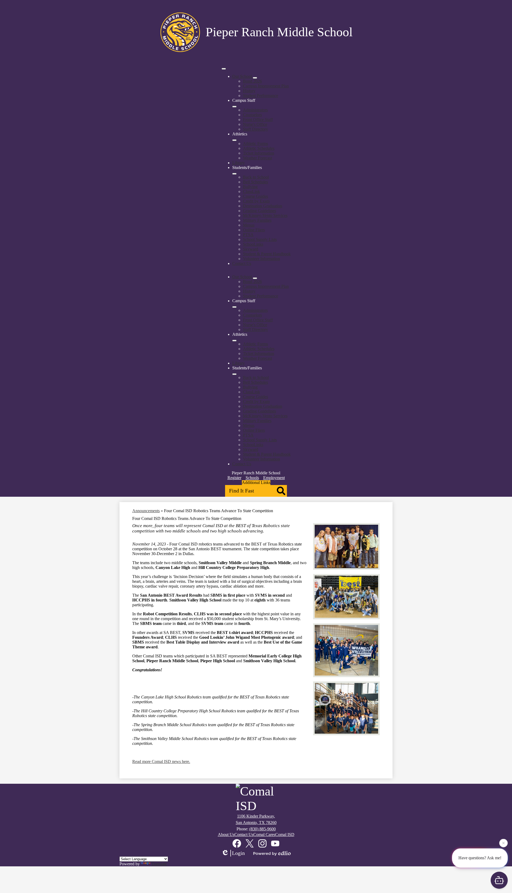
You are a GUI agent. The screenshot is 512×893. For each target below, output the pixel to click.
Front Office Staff (258, 119)
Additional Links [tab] (256, 482)
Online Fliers (254, 230)
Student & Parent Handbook (267, 254)
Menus (248, 225)
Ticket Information (258, 153)
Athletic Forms (255, 143)
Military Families (257, 220)
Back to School (256, 177)
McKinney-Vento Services (265, 215)
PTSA (248, 234)
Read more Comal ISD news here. (161, 761)
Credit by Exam (256, 201)
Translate (159, 864)
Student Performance (260, 95)
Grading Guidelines (259, 210)
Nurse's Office (255, 124)
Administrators (255, 110)
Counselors (252, 114)
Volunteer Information (261, 258)
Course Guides (255, 196)
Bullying (250, 186)
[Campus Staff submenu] (234, 106)
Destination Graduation (262, 206)
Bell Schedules (255, 182)
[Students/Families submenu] (234, 174)
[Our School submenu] (255, 78)
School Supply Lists (260, 239)
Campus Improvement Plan (266, 86)
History (249, 90)
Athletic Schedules (258, 148)
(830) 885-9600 (262, 829)
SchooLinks (253, 244)
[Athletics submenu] (234, 140)
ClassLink (251, 191)
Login (238, 853)
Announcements (146, 510)
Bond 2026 (252, 81)
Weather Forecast (257, 158)
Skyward (250, 249)
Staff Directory (255, 129)
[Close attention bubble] (503, 843)
